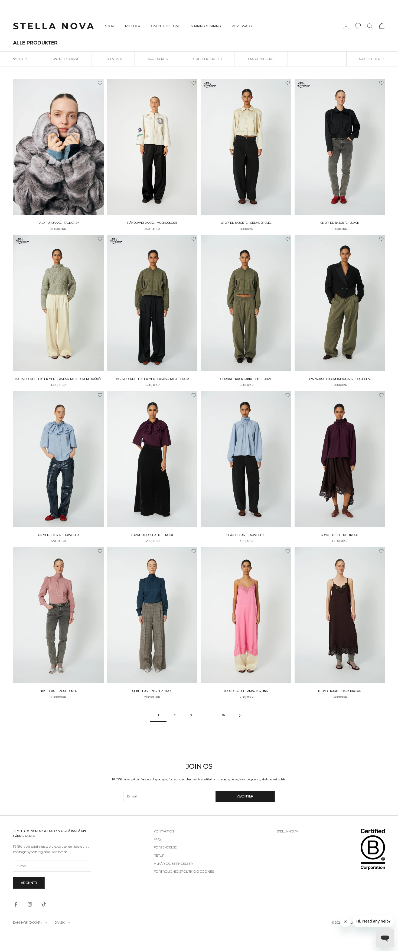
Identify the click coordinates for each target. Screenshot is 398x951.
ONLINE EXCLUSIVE (165, 26)
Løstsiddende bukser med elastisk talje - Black (152, 379)
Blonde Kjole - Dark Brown (339, 691)
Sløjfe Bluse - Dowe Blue (245, 535)
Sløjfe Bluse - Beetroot (339, 535)
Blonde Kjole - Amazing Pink (246, 691)
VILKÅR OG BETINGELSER (173, 863)
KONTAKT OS (164, 831)
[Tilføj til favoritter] (99, 83)
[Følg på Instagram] (29, 904)
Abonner (245, 796)
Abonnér (29, 883)
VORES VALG (242, 26)
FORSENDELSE (165, 847)
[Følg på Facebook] (15, 904)
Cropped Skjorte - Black (339, 223)
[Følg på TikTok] (44, 904)
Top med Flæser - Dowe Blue (58, 535)
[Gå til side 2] (239, 716)
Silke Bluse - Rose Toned (58, 691)
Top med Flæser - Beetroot (152, 535)
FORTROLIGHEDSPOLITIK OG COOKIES (184, 871)
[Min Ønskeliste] (358, 26)
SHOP (109, 26)
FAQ (157, 839)
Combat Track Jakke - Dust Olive (246, 379)
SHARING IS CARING (206, 26)
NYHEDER (132, 26)
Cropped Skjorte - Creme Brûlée (246, 223)
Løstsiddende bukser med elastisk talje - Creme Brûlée (58, 379)
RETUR (159, 855)
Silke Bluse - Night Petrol (152, 691)
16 (223, 715)
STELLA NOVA (287, 831)
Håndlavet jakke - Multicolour (152, 223)
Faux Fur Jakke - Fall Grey (58, 223)
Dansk (60, 922)
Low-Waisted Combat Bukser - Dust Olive (340, 379)
